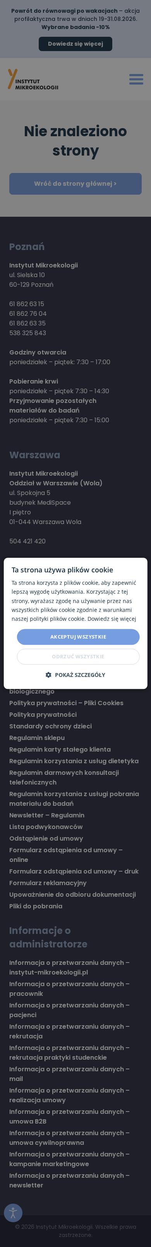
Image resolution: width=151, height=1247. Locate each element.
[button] (75, 675)
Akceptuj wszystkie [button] (78, 636)
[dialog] (76, 623)
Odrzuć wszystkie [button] (78, 656)
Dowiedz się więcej (112, 618)
